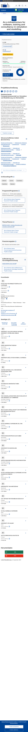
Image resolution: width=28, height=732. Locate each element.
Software (18, 149)
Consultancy (19, 180)
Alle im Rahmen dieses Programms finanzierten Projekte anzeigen (12, 200)
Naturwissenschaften (6, 148)
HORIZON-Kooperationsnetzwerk (9, 315)
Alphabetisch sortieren (5, 323)
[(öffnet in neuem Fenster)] (5, 5)
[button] (19, 5)
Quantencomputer (7, 160)
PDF (15, 555)
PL (16, 91)
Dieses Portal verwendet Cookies (9, 721)
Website (4, 312)
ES (7, 91)
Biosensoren (6, 146)
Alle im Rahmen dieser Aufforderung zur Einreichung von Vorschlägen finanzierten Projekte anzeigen (13, 269)
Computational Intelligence (9, 165)
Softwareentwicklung (6, 151)
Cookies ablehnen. (14, 729)
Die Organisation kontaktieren (9, 310)
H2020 (4, 13)
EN (4, 91)
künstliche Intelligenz (21, 164)
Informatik (18, 155)
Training (11, 180)
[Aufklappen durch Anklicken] (25, 329)
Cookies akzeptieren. (14, 726)
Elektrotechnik (15, 144)
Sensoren (23, 144)
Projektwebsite (6, 47)
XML (15, 552)
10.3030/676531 (6, 51)
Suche (22, 5)
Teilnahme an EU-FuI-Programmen (10, 313)
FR (10, 91)
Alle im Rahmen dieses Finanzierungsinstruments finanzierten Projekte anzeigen (13, 250)
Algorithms (4, 184)
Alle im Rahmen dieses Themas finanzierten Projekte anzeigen (11, 231)
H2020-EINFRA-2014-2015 (8, 263)
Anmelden (16, 5)
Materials (12, 184)
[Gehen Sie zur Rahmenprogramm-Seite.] (14, 18)
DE (1, 91)
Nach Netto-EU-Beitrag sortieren (14, 324)
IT (13, 91)
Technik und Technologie (7, 142)
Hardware (23, 159)
